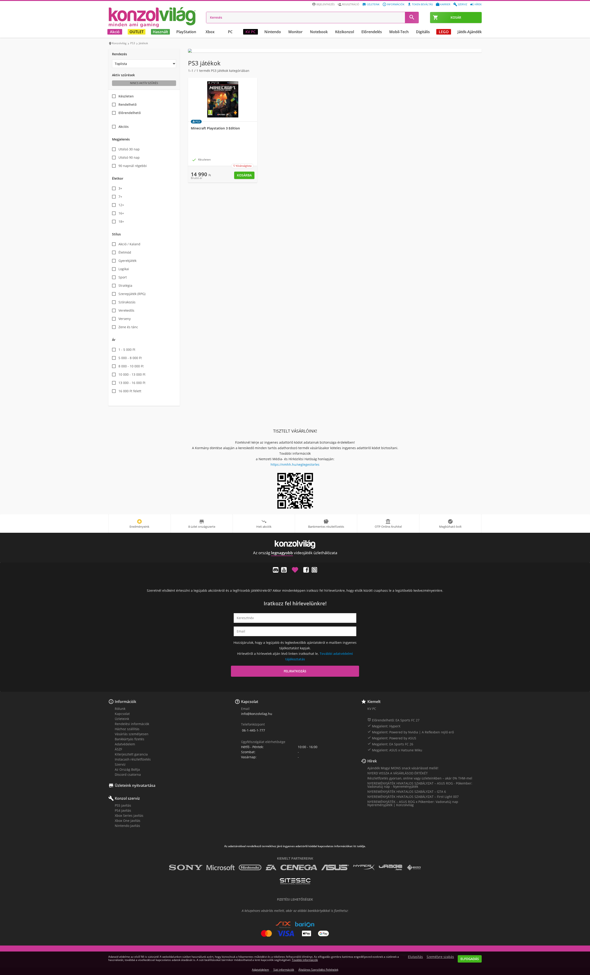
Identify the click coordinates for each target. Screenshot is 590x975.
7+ (120, 196)
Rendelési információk (132, 724)
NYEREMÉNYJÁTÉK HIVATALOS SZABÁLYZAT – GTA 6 (406, 791)
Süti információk (283, 970)
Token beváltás (422, 4)
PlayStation (186, 31)
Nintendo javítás (127, 825)
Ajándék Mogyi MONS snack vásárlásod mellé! (402, 768)
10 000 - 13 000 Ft (131, 374)
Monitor (295, 31)
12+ (121, 205)
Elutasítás (415, 956)
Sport (122, 277)
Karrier (445, 4)
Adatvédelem (125, 744)
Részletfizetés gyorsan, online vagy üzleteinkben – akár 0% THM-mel (419, 778)
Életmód (124, 252)
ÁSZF (118, 749)
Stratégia (125, 285)
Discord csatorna (128, 774)
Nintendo (272, 31)
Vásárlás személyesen (131, 734)
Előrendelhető (129, 113)
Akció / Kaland (129, 244)
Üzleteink (373, 4)
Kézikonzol (344, 31)
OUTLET (137, 31)
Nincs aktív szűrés (144, 83)
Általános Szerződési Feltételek (318, 970)
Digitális (423, 31)
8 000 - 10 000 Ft (131, 366)
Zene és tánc (128, 327)
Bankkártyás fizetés (129, 739)
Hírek (478, 4)
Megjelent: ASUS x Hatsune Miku (394, 750)
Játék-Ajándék (469, 31)
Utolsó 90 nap (129, 157)
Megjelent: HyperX (383, 726)
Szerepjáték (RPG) (131, 294)
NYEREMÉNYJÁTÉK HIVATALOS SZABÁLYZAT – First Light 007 (413, 796)
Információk (395, 4)
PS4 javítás (123, 810)
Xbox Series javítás (129, 815)
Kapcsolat (122, 713)
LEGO (444, 31)
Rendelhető (127, 104)
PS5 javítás (123, 805)
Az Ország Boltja (127, 769)
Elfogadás (469, 959)
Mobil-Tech (399, 31)
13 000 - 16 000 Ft (131, 383)
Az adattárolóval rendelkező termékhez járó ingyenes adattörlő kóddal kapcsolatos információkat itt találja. (295, 846)
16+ (121, 213)
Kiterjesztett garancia (131, 754)
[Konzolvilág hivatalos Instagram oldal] (314, 570)
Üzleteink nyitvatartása (135, 785)
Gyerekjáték (127, 260)
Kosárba (244, 175)
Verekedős (126, 310)
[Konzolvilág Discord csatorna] (275, 570)
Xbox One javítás (127, 820)
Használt (160, 31)
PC (230, 31)
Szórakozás (127, 302)
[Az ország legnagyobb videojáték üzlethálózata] (152, 17)
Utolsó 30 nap (129, 149)
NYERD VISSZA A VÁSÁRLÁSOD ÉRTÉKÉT (397, 773)
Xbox (210, 31)
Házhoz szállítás (127, 729)
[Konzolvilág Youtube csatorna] (284, 570)
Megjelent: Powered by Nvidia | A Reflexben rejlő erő (410, 732)
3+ (120, 188)
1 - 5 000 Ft (126, 349)
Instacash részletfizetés (133, 759)
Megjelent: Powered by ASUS (391, 738)
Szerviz (462, 4)
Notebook (319, 31)
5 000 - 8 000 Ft (130, 358)
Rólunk (120, 708)
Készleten (126, 96)
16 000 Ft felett (129, 391)
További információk (305, 960)
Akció (115, 31)
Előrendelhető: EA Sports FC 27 (393, 720)
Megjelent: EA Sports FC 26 (390, 744)
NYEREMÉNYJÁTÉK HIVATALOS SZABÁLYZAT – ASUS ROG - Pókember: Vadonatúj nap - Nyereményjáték (419, 785)
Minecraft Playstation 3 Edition (215, 128)
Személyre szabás (440, 956)
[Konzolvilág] (295, 544)
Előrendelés (371, 31)
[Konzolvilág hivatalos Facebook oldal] (306, 570)
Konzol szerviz (127, 798)
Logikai (123, 269)
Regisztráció (350, 4)
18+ (121, 221)
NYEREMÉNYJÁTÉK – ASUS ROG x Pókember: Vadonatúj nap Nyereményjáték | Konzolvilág (412, 803)
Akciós (123, 126)
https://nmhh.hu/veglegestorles (295, 464)
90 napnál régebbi (132, 166)
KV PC (250, 31)
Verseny (124, 318)
